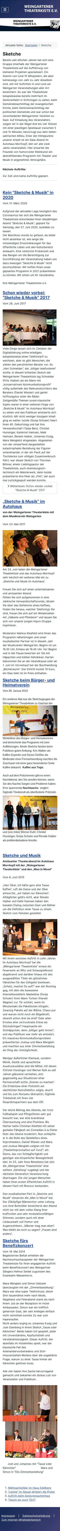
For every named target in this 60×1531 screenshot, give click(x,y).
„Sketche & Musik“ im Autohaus (24, 504)
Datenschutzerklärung (36, 1515)
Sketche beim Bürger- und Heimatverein (29, 682)
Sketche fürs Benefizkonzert (18, 1243)
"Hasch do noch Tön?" (22, 1499)
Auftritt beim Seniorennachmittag (29, 1495)
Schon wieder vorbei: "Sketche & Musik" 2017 (26, 295)
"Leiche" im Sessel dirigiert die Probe (31, 1491)
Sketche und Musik (22, 855)
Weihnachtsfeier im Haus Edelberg (29, 1487)
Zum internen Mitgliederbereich (21, 1519)
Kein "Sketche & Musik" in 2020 (28, 195)
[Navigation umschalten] (5, 9)
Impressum (8, 1515)
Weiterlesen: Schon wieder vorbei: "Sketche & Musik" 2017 (31, 488)
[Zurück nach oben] (54, 1524)
